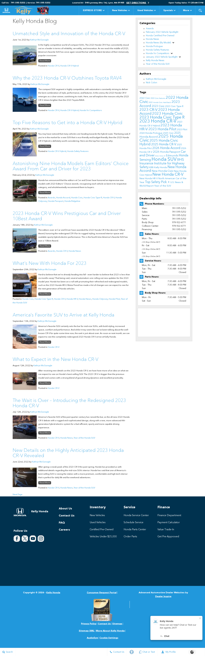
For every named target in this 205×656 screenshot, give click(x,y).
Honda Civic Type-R (93, 198)
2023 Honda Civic (167, 114)
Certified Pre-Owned (101, 529)
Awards (51, 198)
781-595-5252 (179, 208)
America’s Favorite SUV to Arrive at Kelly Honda (63, 315)
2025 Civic (168, 133)
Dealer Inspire (163, 596)
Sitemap (117, 624)
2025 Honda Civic (161, 138)
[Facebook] (17, 538)
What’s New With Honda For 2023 (49, 263)
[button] (200, 10)
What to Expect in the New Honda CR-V (55, 359)
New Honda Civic (162, 171)
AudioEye (92, 638)
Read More (45, 61)
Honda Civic (77, 198)
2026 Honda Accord (166, 148)
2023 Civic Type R (174, 106)
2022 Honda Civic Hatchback (160, 102)
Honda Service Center (136, 515)
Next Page (17, 495)
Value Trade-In (165, 529)
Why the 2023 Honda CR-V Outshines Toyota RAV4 (67, 78)
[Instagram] (41, 538)
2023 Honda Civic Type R (161, 117)
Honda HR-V (72, 299)
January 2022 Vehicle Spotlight (161, 57)
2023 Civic (158, 106)
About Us (65, 508)
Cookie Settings (108, 638)
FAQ (62, 522)
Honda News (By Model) (158, 43)
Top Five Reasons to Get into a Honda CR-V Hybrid (67, 122)
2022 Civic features (158, 98)
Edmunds (172, 155)
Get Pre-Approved (168, 536)
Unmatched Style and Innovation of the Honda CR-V (69, 33)
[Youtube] (33, 538)
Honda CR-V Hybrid (69, 66)
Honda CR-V (53, 66)
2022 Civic (144, 98)
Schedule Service (133, 522)
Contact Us (66, 515)
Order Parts (130, 536)
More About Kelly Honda (110, 631)
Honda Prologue (154, 46)
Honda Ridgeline (72, 201)
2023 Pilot (182, 129)
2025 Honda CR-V (163, 144)
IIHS (180, 160)
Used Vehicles (145, 10)
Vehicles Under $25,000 (103, 536)
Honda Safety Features (78, 151)
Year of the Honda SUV (84, 438)
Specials (168, 10)
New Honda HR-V (148, 178)
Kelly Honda (160, 167)
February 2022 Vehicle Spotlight (162, 32)
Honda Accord (63, 198)
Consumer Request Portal (102, 593)
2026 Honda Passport (166, 152)
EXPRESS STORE (92, 10)
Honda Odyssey (100, 299)
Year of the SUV (162, 186)
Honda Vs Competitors (91, 110)
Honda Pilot (114, 299)
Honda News (75, 251)
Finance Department (169, 515)
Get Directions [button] (136, 3)
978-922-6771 (179, 222)
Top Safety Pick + (157, 182)
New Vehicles (119, 10)
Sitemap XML (86, 631)
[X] (25, 538)
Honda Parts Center (135, 529)
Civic (157, 156)
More (186, 11)
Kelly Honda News (155, 60)
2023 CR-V (148, 110)
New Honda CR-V (168, 175)
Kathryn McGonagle (39, 40)
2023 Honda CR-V (157, 121)
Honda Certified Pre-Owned (160, 35)
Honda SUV (164, 159)
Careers (64, 529)
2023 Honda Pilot (162, 129)
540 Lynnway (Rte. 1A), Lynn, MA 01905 (104, 3)
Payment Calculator (168, 522)
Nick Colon (151, 82)
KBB (151, 167)
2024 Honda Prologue (150, 133)
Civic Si (162, 156)
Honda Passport (55, 201)
